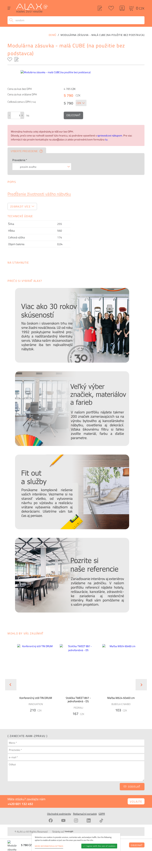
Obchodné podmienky (59, 814)
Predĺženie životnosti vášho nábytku (39, 194)
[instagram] (76, 820)
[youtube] (63, 820)
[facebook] (51, 820)
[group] (33, 681)
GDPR (102, 814)
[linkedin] (89, 820)
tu (106, 139)
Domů (52, 35)
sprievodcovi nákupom (109, 135)
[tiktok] (101, 820)
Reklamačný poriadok (85, 814)
